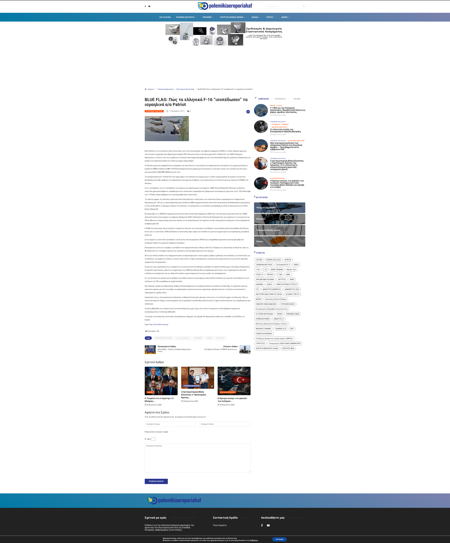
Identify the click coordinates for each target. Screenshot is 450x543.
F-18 (265, 270)
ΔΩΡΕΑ (258, 299)
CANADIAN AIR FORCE (264, 265)
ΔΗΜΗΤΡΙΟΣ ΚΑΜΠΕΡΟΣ (272, 289)
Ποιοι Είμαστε (220, 525)
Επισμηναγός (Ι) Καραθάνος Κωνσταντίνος (272, 309)
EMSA (296, 265)
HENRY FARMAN (277, 270)
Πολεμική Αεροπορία (185, 17)
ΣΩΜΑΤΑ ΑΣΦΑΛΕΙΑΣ (264, 334)
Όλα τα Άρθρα (165, 17)
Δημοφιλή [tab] (263, 99)
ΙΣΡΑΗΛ (209, 338)
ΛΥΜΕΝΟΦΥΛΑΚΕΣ (263, 319)
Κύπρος (269, 17)
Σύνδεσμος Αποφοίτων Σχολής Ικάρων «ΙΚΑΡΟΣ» (274, 338)
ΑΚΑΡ (292, 279)
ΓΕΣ (257, 289)
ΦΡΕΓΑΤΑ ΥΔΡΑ (288, 348)
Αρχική (151, 89)
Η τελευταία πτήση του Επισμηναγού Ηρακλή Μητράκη (285, 130)
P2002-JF (259, 274)
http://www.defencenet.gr (158, 324)
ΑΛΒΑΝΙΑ (259, 284)
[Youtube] (149, 6)
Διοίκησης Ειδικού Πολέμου (275, 299)
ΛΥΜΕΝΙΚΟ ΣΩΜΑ (292, 314)
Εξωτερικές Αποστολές (185, 89)
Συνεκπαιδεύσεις (183, 338)
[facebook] (145, 6)
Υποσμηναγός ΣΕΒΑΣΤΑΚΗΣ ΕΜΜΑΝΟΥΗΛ (284, 343)
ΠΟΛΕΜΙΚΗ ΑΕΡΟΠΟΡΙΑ (163, 338)
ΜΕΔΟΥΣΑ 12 (279, 319)
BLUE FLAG (220, 338)
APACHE (288, 260)
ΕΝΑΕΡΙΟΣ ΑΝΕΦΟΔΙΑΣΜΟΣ (266, 304)
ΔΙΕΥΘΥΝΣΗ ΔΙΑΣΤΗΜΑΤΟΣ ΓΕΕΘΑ (269, 294)
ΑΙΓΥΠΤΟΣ (282, 279)
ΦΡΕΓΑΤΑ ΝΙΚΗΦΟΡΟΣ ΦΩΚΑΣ (267, 348)
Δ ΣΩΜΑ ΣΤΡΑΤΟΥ (293, 294)
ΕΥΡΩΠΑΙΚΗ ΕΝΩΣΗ (288, 304)
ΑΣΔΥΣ (269, 284)
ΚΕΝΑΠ (279, 314)
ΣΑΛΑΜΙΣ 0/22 (280, 329)
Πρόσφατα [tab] (280, 99)
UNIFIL (288, 274)
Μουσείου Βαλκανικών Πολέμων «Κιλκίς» (272, 324)
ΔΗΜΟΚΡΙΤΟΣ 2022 (292, 289)
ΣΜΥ (292, 329)
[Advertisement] (225, 69)
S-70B (279, 274)
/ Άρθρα (279, 105)
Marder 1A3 (291, 270)
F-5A (258, 270)
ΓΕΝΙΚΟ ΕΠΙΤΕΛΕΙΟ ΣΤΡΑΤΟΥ (286, 284)
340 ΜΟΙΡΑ (198, 338)
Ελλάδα (255, 17)
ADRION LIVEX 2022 (273, 260)
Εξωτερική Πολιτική (191, 392)
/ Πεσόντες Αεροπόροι (278, 127)
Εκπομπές (207, 17)
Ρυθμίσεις (254, 540)
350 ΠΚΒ (259, 260)
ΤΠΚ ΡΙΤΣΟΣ (260, 343)
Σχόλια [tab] (296, 99)
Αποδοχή (279, 539)
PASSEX (270, 274)
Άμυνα (272, 105)
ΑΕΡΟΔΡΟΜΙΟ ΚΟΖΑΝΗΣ (265, 279)
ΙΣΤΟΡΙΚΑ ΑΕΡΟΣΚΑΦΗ (264, 314)
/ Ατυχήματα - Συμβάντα (279, 124)
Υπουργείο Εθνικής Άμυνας (231, 17)
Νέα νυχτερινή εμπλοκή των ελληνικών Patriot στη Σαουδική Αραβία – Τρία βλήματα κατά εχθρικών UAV (286, 146)
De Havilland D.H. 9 (283, 265)
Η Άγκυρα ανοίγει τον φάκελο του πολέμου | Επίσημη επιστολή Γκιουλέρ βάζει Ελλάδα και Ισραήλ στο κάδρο (287, 183)
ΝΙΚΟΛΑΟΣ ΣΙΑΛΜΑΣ (263, 329)
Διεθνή (284, 17)
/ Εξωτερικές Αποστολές (295, 140)
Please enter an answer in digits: (157, 432)
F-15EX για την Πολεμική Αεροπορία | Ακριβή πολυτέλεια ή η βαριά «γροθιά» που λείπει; (287, 110)
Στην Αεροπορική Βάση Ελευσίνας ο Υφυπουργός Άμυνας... (157, 395)
